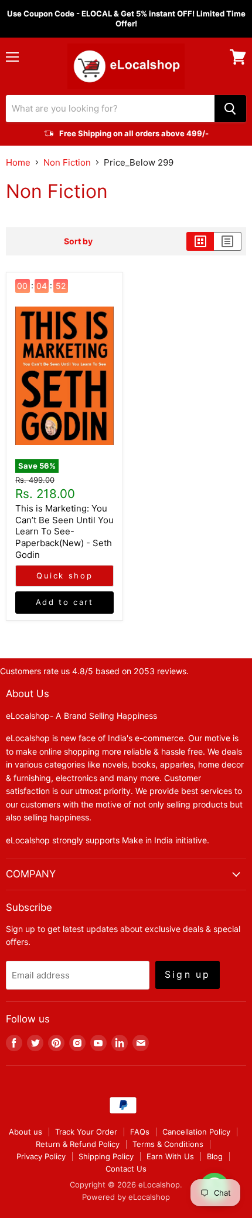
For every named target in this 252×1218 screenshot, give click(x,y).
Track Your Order (86, 1131)
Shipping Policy (106, 1156)
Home (18, 162)
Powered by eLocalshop (126, 1197)
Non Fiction (67, 162)
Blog (215, 1156)
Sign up (187, 974)
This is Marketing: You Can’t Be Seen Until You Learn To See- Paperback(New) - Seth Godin (64, 531)
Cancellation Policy (196, 1131)
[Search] (230, 108)
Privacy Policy (41, 1156)
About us (25, 1131)
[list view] (227, 241)
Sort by (78, 241)
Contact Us (126, 1168)
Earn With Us (170, 1156)
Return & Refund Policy (78, 1144)
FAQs (139, 1131)
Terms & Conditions (167, 1144)
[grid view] (200, 241)
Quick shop (64, 575)
